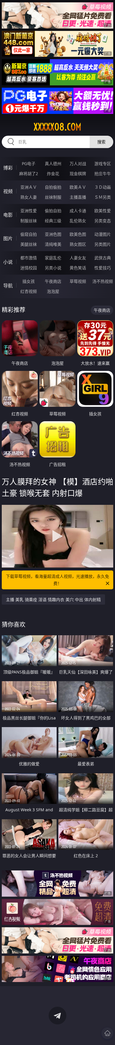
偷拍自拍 (53, 210)
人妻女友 (78, 258)
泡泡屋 (53, 291)
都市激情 (28, 258)
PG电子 (28, 163)
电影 (8, 215)
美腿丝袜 (28, 244)
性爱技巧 (102, 268)
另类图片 (102, 244)
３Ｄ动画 (102, 187)
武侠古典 (102, 258)
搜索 (101, 142)
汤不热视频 (102, 281)
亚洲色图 (53, 234)
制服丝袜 (28, 220)
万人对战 (78, 163)
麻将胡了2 (28, 173)
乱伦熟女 (78, 220)
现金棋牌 (78, 173)
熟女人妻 (28, 197)
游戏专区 (102, 163)
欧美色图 (78, 234)
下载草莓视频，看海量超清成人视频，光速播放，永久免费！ (57, 579)
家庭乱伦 (53, 258)
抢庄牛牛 (102, 173)
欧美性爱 (102, 210)
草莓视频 (78, 281)
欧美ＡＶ (78, 187)
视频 (8, 191)
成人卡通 (78, 210)
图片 (8, 238)
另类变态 (102, 220)
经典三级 (53, 220)
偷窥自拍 (28, 234)
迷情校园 (28, 268)
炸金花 (53, 173)
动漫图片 (102, 234)
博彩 (8, 168)
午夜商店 (53, 281)
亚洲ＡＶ (28, 187)
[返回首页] (107, 1033)
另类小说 (53, 268)
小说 (8, 262)
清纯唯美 (53, 244)
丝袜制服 (53, 197)
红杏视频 (28, 291)
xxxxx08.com (57, 127)
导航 (8, 285)
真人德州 (53, 163)
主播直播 (78, 197)
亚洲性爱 (28, 210)
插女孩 (28, 281)
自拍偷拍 (53, 187)
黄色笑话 (78, 268)
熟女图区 (78, 244)
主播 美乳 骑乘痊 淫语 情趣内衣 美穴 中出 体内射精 (53, 599)
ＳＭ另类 (102, 197)
